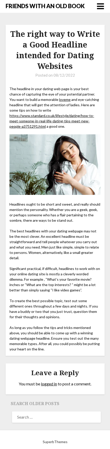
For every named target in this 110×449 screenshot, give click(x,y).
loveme (65, 99)
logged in (49, 383)
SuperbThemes (55, 442)
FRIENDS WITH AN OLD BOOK (45, 6)
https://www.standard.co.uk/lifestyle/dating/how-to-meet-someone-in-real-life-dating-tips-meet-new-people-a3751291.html (51, 120)
